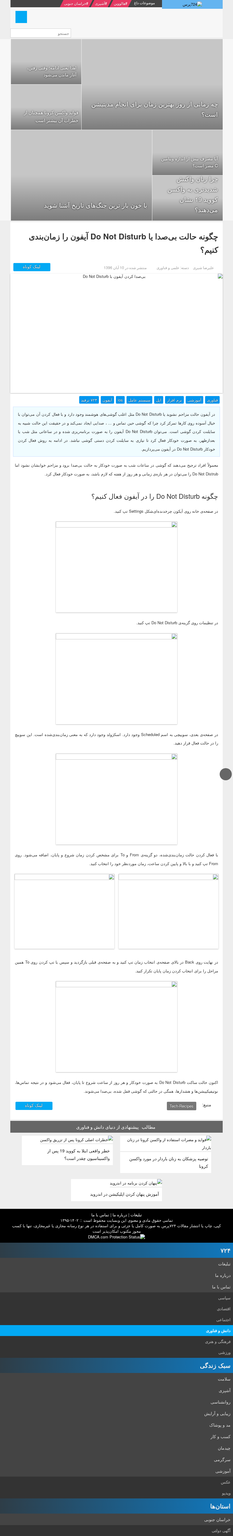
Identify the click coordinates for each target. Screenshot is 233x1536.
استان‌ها (220, 1505)
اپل (158, 400)
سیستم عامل (139, 400)
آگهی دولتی (221, 1530)
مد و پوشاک (220, 1425)
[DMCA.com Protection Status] (116, 1236)
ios (120, 400)
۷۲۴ (226, 1250)
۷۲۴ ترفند (89, 400)
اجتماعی (223, 1319)
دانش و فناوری (218, 1330)
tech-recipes (182, 1106)
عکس (226, 1482)
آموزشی (194, 400)
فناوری (212, 400)
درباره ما (120, 1215)
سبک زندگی (215, 1365)
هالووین (119, 3)
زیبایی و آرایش (217, 1413)
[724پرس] (192, 4)
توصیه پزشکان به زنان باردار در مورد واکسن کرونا (168, 1162)
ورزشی (224, 1352)
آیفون (107, 400)
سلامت (224, 1379)
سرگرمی (222, 1459)
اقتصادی (224, 1308)
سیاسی (224, 1298)
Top (226, 779)
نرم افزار (174, 400)
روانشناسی (221, 1402)
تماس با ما (100, 1215)
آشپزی (100, 3)
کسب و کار (221, 1436)
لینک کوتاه (32, 267)
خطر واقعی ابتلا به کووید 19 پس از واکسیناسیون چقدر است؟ (78, 1154)
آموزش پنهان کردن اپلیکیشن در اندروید (124, 1194)
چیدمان (224, 1448)
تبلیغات (136, 1215)
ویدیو (226, 1493)
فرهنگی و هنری (218, 1341)
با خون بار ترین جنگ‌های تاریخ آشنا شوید (95, 205)
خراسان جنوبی (75, 3)
